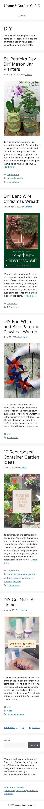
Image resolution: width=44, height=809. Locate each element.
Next (36, 727)
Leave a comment (16, 714)
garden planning (22, 578)
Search (7, 740)
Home (14, 303)
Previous (9, 727)
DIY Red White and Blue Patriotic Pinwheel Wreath (21, 326)
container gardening (17, 574)
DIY (8, 174)
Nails (9, 711)
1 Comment (12, 307)
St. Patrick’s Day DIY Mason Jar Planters (20, 64)
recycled (17, 581)
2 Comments (13, 585)
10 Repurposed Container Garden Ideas (21, 457)
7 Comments (13, 182)
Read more (9, 167)
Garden (15, 174)
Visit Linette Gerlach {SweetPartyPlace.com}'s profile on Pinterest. (21, 790)
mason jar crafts (15, 178)
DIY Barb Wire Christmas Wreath (22, 199)
